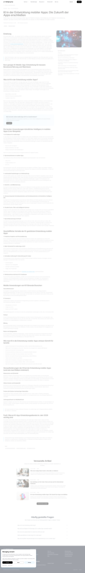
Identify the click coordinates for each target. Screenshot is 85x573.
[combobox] (72, 2)
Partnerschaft (49, 1)
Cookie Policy (4, 565)
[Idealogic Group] (8, 1)
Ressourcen (41, 1)
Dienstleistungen (34, 1)
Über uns (56, 1)
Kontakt (79, 1)
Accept (7, 562)
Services (25, 1)
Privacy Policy (10, 565)
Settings (29, 562)
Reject (18, 562)
